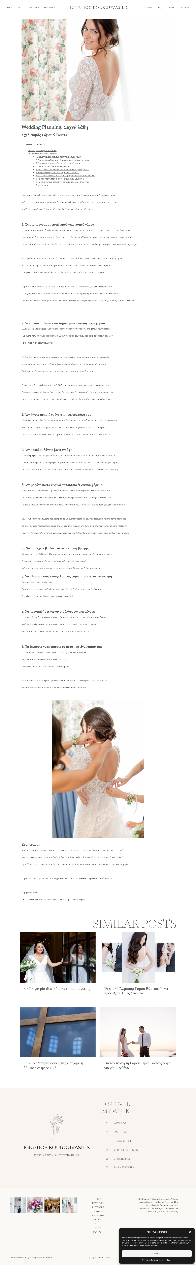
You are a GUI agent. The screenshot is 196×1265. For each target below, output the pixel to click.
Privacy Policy (164, 1260)
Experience (34, 7)
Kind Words (49, 7)
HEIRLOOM (98, 1211)
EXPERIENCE (98, 1203)
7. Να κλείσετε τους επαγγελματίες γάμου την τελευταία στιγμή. (65, 175)
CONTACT (98, 1231)
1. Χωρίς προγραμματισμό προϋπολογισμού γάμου (58, 156)
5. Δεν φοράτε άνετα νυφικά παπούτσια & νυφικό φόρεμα (62, 169)
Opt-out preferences (150, 1260)
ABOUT (98, 1227)
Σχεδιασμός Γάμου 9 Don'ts (44, 153)
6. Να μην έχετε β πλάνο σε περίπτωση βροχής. (57, 172)
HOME (98, 1199)
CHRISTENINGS (122, 1158)
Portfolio (148, 7)
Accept (157, 1253)
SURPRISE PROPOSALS (126, 1149)
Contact (185, 7)
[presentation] (58, 957)
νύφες (31, 497)
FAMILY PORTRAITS (124, 1167)
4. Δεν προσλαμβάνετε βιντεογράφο (52, 166)
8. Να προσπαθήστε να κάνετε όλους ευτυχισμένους (60, 178)
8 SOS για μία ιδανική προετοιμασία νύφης (57, 989)
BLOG (97, 1223)
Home (9, 7)
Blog (160, 7)
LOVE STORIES (121, 1132)
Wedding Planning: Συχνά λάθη (42, 150)
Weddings (120, 1123)
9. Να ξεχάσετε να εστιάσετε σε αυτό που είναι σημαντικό (62, 182)
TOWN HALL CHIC (123, 1141)
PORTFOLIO (98, 1219)
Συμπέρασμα (42, 185)
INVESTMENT (98, 1207)
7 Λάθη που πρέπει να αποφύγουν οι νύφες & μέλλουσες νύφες (55, 899)
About (172, 7)
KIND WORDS (98, 1215)
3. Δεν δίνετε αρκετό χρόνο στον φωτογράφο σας (58, 163)
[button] (190, 1231)
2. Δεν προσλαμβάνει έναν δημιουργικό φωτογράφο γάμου (62, 160)
